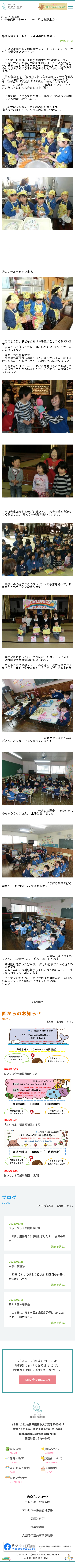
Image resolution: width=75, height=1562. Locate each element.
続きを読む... (58, 1246)
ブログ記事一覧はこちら (55, 1205)
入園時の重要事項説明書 (37, 1535)
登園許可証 (37, 1518)
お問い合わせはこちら (37, 1379)
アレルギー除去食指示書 (37, 1510)
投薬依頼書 (37, 1527)
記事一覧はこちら (60, 1021)
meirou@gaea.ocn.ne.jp (40, 1434)
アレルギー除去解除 (37, 1502)
